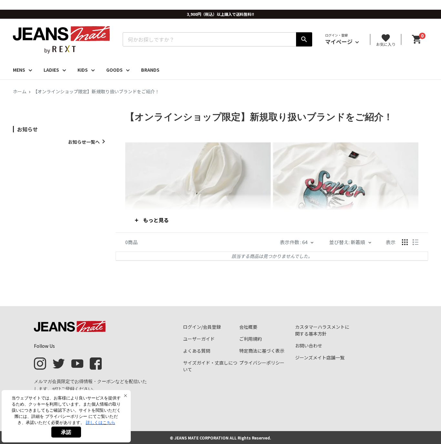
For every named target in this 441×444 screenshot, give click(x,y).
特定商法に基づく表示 (261, 350)
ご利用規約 (250, 339)
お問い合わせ (308, 345)
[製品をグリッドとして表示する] (405, 242)
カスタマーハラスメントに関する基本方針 (322, 330)
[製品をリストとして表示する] (415, 242)
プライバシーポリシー (261, 362)
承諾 (66, 432)
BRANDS (150, 70)
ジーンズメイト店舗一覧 (319, 357)
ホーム (19, 91)
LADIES (51, 70)
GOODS (114, 70)
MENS (19, 70)
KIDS (82, 70)
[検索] (304, 39)
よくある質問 (196, 350)
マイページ (339, 41)
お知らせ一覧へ (84, 141)
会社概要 (248, 327)
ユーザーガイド (199, 339)
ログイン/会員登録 (202, 327)
